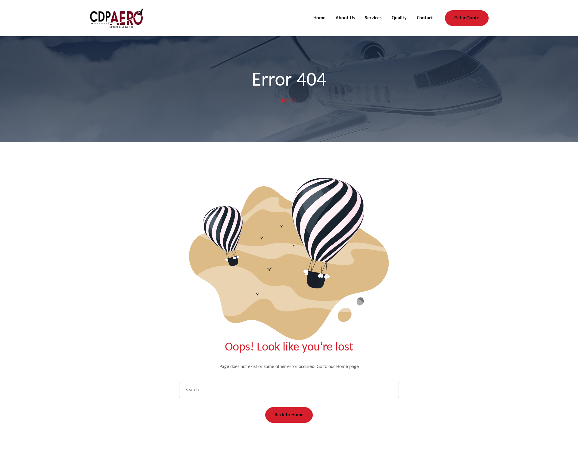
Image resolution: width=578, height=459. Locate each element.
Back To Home (289, 415)
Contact (425, 18)
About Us (345, 18)
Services (373, 18)
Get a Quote (466, 18)
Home (319, 18)
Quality (399, 18)
